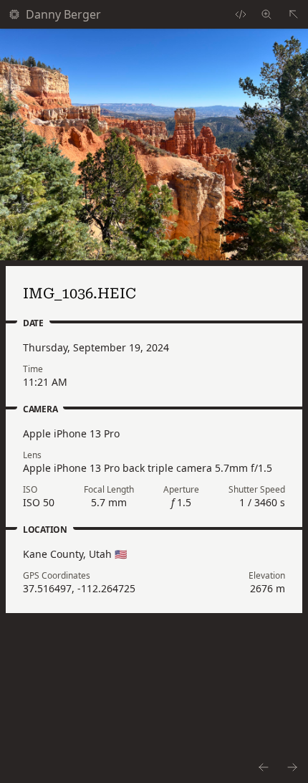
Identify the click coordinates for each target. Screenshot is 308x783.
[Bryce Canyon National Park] (294, 14)
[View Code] (241, 14)
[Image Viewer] (266, 14)
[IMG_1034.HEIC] (263, 767)
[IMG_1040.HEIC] (293, 767)
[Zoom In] (154, 144)
